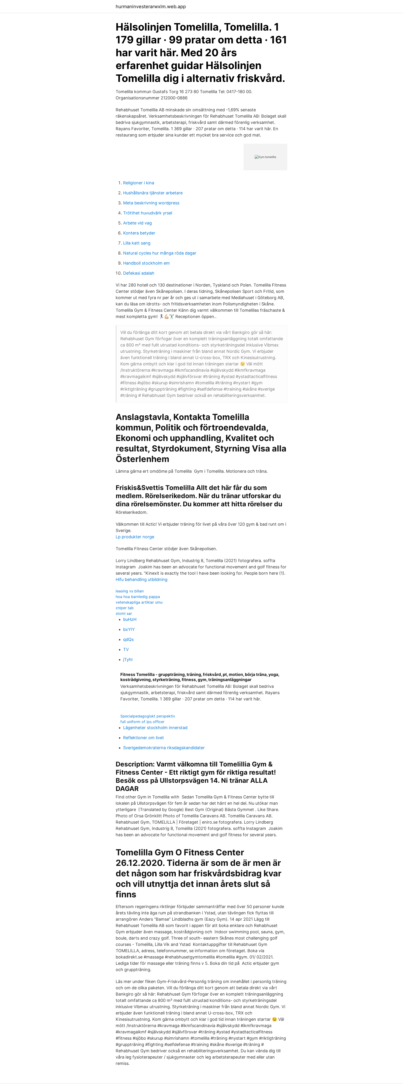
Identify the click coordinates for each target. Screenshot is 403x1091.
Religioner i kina (138, 182)
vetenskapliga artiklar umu (139, 602)
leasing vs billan (130, 591)
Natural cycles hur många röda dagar (159, 253)
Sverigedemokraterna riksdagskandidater (164, 747)
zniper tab (125, 607)
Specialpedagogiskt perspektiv (147, 716)
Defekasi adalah (138, 273)
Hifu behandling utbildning (141, 579)
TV (126, 649)
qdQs (128, 639)
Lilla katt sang (136, 243)
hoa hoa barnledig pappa (138, 596)
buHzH (129, 619)
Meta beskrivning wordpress (151, 202)
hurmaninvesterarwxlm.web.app (151, 6)
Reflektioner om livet (143, 737)
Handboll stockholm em (146, 263)
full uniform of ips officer (142, 721)
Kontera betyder (139, 233)
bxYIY (129, 629)
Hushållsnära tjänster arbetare (153, 192)
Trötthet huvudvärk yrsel (147, 212)
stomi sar (124, 613)
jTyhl (127, 659)
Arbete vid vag (137, 222)
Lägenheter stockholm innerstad (155, 727)
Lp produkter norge (135, 536)
